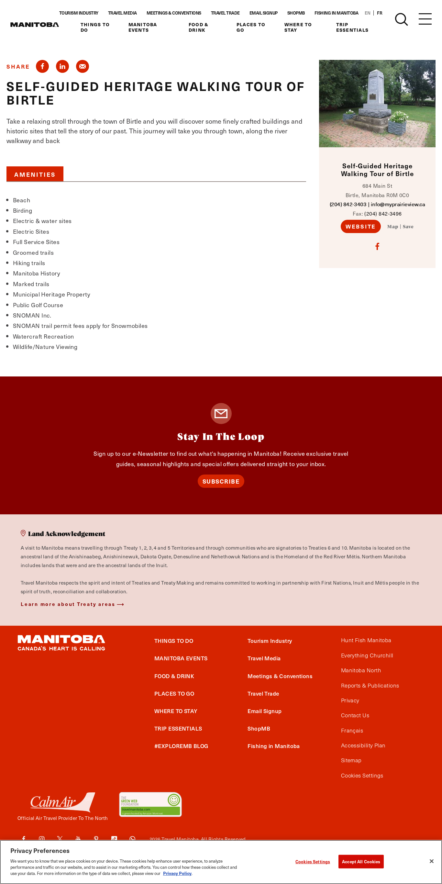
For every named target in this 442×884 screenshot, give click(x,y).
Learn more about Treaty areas (68, 603)
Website (361, 226)
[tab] (34, 173)
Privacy (350, 700)
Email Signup (263, 13)
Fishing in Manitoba (337, 13)
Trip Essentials (352, 27)
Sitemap (351, 760)
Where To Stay (298, 27)
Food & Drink (199, 27)
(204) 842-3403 (348, 204)
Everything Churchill (367, 655)
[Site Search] (401, 19)
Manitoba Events (142, 27)
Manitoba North (361, 670)
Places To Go (251, 27)
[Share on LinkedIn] (62, 66)
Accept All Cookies (361, 861)
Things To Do (95, 27)
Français (352, 730)
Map (392, 227)
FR (379, 13)
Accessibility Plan (363, 745)
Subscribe (221, 481)
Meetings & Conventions (174, 13)
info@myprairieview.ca (398, 204)
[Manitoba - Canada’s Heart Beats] (34, 24)
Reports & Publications (370, 685)
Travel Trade (225, 13)
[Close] (432, 861)
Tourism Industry (78, 13)
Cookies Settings (312, 861)
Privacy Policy (177, 873)
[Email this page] (82, 66)
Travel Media (122, 13)
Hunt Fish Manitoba (366, 640)
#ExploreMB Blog (181, 746)
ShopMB (296, 13)
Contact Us (355, 715)
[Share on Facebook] (42, 66)
